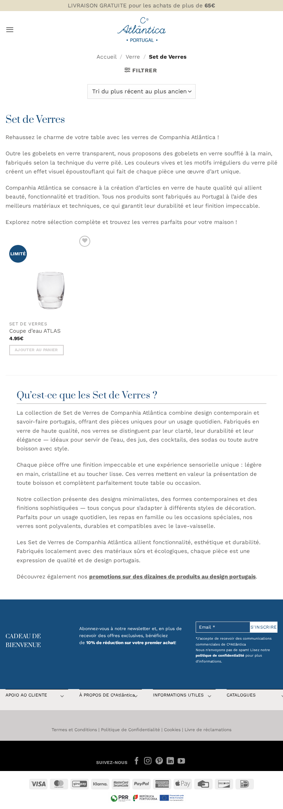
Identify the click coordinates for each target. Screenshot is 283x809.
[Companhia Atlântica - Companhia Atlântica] (141, 29)
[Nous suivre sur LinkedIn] (170, 761)
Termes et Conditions (74, 729)
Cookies (172, 729)
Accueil (107, 56)
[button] (10, 29)
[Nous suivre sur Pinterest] (159, 761)
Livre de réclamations (208, 729)
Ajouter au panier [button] (36, 350)
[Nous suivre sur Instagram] (147, 761)
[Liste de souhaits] (84, 241)
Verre (133, 56)
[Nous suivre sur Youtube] (181, 761)
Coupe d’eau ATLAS (35, 331)
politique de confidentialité (220, 655)
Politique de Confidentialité (130, 729)
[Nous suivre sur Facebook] (136, 761)
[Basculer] (61, 697)
